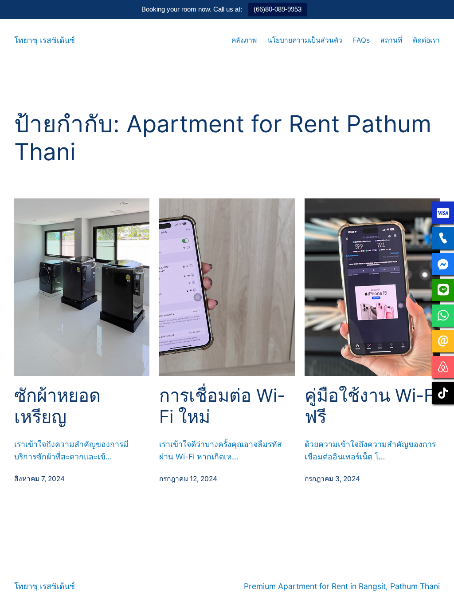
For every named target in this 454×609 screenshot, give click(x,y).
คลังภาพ (244, 40)
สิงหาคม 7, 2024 (39, 479)
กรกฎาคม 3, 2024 (332, 479)
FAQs (361, 40)
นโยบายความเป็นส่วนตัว (304, 40)
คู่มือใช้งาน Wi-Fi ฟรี (371, 406)
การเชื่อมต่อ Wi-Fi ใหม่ (222, 406)
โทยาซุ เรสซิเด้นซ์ (44, 40)
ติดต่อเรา (426, 40)
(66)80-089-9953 (277, 9)
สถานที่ (391, 40)
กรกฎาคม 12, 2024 (188, 479)
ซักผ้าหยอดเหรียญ (57, 406)
